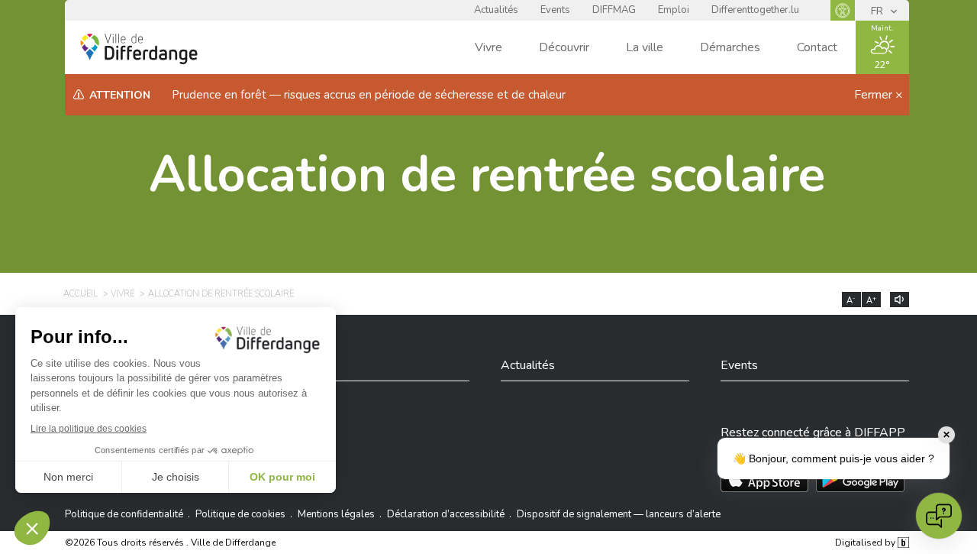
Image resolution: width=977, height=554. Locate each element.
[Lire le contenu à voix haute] (899, 299)
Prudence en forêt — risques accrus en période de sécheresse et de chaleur (369, 94)
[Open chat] (939, 516)
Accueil (80, 294)
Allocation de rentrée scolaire (487, 174)
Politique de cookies (240, 514)
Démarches (730, 47)
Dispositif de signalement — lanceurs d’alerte (619, 514)
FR (878, 11)
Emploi (673, 10)
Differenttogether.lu (755, 10)
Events (555, 10)
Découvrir (564, 47)
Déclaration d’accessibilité (446, 514)
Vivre (488, 47)
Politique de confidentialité (124, 514)
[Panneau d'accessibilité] (842, 10)
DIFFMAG (614, 10)
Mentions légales (336, 514)
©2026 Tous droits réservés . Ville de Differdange (170, 542)
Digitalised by (866, 542)
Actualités (496, 10)
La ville (644, 47)
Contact (817, 47)
